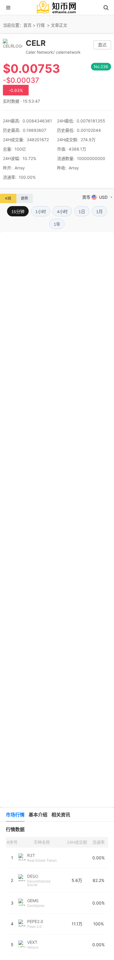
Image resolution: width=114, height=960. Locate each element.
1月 (99, 211)
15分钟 (17, 211)
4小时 (62, 211)
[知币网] (57, 14)
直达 (102, 45)
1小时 (40, 211)
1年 (57, 224)
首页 (27, 25)
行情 (41, 25)
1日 (82, 211)
